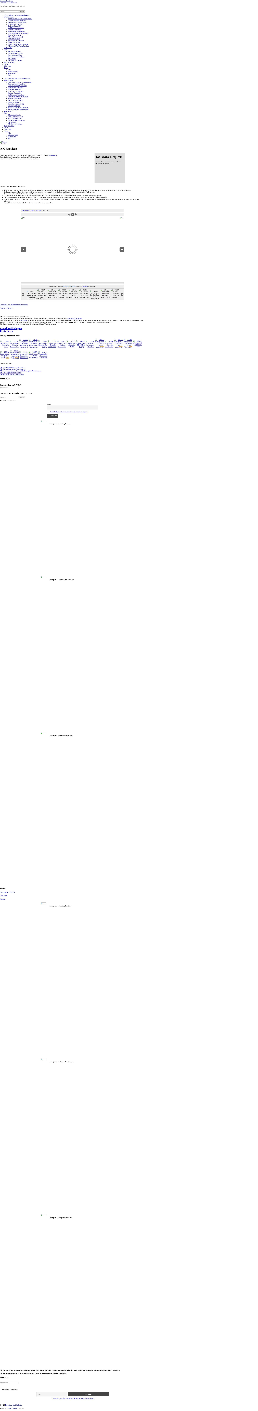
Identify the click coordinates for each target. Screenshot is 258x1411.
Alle (9, 69)
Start (23, 210)
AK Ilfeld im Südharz (15, 60)
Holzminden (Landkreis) (16, 40)
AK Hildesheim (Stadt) (15, 37)
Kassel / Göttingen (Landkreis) (18, 44)
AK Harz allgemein (14, 51)
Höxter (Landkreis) (14, 42)
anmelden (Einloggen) (74, 318)
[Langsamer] (69, 214)
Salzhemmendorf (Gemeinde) (17, 22)
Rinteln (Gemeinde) (14, 35)
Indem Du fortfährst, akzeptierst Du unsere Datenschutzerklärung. (69, 412)
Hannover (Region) (14, 39)
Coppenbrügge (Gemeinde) (16, 20)
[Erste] (23, 294)
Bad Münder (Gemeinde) (16, 28)
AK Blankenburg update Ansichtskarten (12, 369)
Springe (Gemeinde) (14, 26)
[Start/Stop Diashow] (72, 214)
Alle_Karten (30, 210)
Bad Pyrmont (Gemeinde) (16, 31)
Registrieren (6, 331)
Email (49, 404)
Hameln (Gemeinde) (14, 29)
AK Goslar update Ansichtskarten (10, 373)
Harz (5, 49)
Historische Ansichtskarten (8, 3)
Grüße (6, 64)
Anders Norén (12, 1408)
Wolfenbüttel (8, 48)
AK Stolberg (12, 59)
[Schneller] (76, 214)
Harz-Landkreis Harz (15, 55)
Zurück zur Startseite (6, 308)
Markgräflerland (9, 62)
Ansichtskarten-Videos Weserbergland (20, 19)
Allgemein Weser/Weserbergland (18, 46)
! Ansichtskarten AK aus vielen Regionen (17, 15)
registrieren (24, 320)
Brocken (38, 210)
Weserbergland (9, 17)
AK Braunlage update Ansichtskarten (12, 374)
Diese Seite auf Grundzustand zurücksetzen (14, 305)
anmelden (85, 286)
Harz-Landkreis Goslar (15, 53)
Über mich (7, 66)
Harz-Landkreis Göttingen (16, 57)
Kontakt (2, 899)
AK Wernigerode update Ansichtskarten (12, 367)
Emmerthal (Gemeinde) (15, 24)
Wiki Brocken (52, 155)
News (6, 68)
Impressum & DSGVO (7, 892)
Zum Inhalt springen (6, 1)
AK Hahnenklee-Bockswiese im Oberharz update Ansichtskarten (20, 371)
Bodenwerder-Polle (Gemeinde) (18, 33)
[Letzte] (122, 294)
